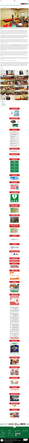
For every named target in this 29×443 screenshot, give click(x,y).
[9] (21, 87)
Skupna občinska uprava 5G (14, 261)
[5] (21, 77)
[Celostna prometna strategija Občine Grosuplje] (5, 424)
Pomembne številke (14, 258)
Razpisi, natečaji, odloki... (14, 148)
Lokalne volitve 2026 (14, 108)
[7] (21, 82)
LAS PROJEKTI (14, 244)
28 (15, 303)
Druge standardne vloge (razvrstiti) (13, 143)
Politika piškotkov (11, 442)
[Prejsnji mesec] (10, 296)
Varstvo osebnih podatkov (13, 145)
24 (10, 303)
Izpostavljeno (14, 281)
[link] (21, 3)
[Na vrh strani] (14, 427)
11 (17, 291)
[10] (7, 92)
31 (10, 304)
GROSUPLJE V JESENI (14, 270)
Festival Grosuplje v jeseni (14, 394)
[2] (7, 72)
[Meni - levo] (1, 1)
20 (14, 302)
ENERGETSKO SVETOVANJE (14, 403)
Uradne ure (9, 430)
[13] (21, 97)
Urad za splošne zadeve (13, 132)
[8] (7, 87)
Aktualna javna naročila (14, 154)
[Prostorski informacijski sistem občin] (11, 424)
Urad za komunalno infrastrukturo (12, 137)
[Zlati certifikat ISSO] (22, 424)
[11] (21, 92)
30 (18, 303)
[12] (7, 97)
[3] (21, 72)
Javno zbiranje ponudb (13, 151)
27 (14, 303)
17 (10, 302)
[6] (7, 82)
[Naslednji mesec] (18, 296)
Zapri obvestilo (25, 440)
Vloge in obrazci (14, 129)
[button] (1, 424)
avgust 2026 (14, 296)
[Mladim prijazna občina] (17, 424)
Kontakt (2, 430)
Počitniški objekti (14, 409)
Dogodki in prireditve (14, 294)
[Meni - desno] (28, 1)
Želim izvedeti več (25, 439)
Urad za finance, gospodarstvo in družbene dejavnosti (14, 134)
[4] (7, 77)
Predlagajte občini (14, 159)
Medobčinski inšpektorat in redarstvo (13, 141)
